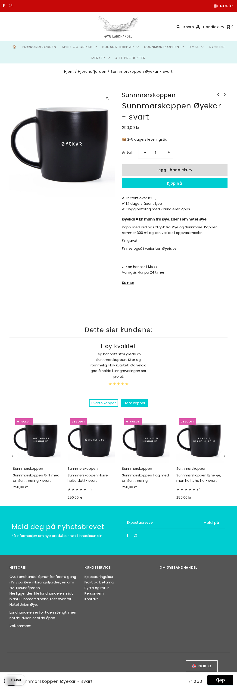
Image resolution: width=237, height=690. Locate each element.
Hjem (69, 71)
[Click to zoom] (107, 98)
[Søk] (178, 27)
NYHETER (217, 46)
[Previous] (12, 456)
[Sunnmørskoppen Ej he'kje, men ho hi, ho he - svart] (200, 439)
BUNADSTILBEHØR (118, 46)
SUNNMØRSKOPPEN (161, 46)
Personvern (94, 593)
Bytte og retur (96, 587)
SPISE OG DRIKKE (77, 46)
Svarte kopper (103, 402)
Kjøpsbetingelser (98, 576)
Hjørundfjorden (92, 71)
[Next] (224, 456)
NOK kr (226, 5)
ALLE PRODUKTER (130, 57)
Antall (127, 152)
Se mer (128, 282)
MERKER (98, 57)
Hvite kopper (134, 402)
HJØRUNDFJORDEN (39, 46)
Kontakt (91, 598)
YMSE (194, 46)
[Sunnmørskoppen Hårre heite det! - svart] (91, 439)
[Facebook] (3, 6)
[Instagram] (10, 6)
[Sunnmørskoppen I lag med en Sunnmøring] (145, 439)
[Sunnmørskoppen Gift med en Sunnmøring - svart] (36, 439)
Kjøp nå (174, 183)
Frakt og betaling (99, 582)
